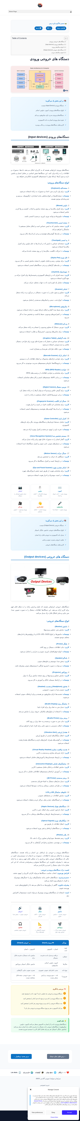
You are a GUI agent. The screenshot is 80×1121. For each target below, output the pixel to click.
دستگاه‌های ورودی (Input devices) (54, 44)
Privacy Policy (54, 1117)
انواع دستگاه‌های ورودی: (57, 47)
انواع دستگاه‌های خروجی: (57, 52)
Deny (53, 1112)
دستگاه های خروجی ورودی (57, 41)
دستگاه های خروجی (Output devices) (54, 50)
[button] (31, 1090)
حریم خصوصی (44, 1085)
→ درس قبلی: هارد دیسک (58, 1056)
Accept (69, 1112)
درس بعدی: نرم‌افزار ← (21, 1056)
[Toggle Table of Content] (65, 38)
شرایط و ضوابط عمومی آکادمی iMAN (48, 1078)
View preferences (37, 1112)
